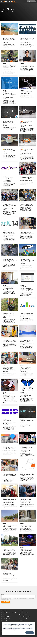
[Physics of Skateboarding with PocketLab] (9, 516)
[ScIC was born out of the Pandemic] (27, 465)
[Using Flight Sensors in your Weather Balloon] (9, 540)
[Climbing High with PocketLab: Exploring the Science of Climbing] (9, 250)
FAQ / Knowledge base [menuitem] (23, 612)
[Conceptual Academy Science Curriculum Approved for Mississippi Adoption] (9, 112)
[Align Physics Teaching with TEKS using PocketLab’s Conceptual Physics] (27, 331)
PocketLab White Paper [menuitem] (6, 616)
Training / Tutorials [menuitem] (22, 614)
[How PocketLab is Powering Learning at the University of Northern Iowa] (9, 168)
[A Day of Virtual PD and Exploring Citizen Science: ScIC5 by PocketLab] (27, 438)
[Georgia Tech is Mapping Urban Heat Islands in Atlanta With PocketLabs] (9, 438)
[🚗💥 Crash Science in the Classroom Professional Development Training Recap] (27, 112)
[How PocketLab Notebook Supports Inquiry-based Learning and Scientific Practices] (27, 278)
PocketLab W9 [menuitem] (4, 614)
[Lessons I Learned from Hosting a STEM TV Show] (27, 56)
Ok (29, 632)
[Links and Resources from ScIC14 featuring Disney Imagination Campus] (9, 223)
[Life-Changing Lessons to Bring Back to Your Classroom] (27, 385)
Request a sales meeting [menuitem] (6, 618)
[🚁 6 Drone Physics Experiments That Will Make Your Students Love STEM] (9, 140)
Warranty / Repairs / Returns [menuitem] (24, 616)
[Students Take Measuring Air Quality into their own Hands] (9, 564)
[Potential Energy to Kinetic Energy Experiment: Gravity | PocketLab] (27, 358)
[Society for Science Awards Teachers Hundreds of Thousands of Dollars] (9, 358)
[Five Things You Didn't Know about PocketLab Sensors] (27, 304)
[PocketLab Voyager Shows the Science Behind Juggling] (27, 491)
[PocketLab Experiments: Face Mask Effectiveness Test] (9, 465)
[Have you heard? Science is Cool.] (27, 412)
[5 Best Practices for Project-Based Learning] (27, 223)
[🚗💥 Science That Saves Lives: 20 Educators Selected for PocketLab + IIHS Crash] (27, 140)
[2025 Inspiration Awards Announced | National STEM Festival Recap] (27, 168)
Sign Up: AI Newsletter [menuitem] (23, 618)
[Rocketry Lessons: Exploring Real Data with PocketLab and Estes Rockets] (27, 250)
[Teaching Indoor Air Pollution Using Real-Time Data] (9, 278)
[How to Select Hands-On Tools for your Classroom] (9, 331)
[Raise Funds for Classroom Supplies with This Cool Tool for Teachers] (9, 412)
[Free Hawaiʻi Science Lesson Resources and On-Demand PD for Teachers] (9, 29)
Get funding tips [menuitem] (4, 620)
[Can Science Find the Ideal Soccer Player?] (27, 516)
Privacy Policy (14, 629)
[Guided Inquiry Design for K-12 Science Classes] (27, 195)
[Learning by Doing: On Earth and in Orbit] (27, 83)
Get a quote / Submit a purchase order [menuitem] (8, 612)
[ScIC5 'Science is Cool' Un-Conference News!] (27, 540)
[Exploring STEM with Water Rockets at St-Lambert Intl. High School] (9, 304)
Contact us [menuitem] (21, 620)
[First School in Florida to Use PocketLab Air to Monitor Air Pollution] (9, 491)
